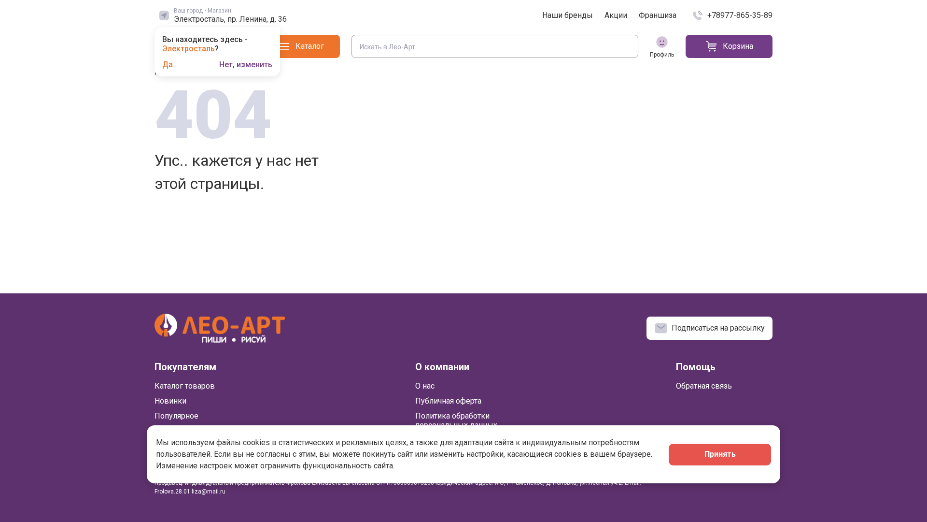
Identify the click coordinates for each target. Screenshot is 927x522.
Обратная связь (704, 386)
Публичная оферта (448, 401)
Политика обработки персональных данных (456, 420)
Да (167, 65)
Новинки (170, 401)
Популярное (176, 415)
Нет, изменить (245, 65)
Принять (720, 454)
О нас (425, 386)
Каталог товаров (184, 386)
